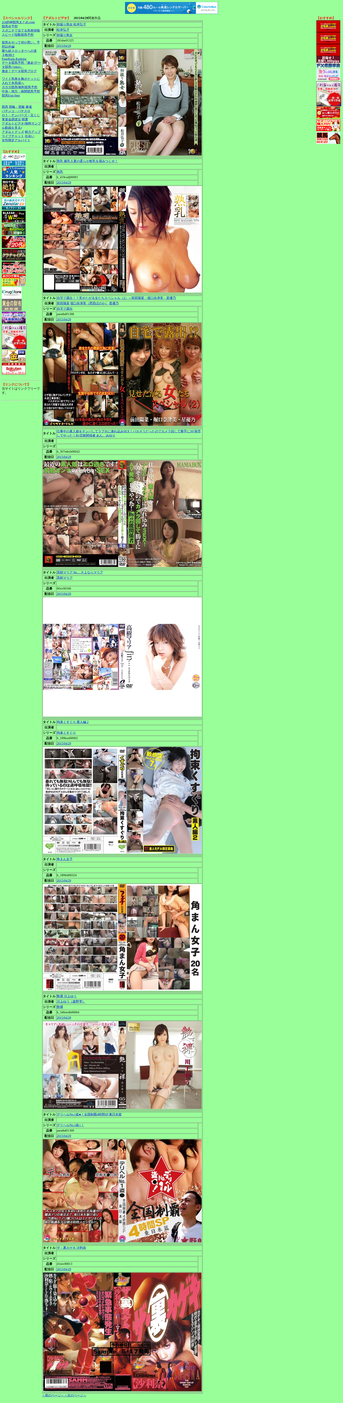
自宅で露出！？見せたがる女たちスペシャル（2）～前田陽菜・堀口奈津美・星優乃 (116, 298)
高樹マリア (65, 577)
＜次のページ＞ (75, 1395)
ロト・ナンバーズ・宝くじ (21, 115)
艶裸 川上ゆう (67, 996)
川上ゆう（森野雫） (71, 1001)
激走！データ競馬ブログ (19, 71)
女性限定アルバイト (16, 140)
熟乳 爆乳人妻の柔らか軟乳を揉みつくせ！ (87, 161)
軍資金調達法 (11, 119)
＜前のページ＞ (53, 1395)
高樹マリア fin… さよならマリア (80, 572)
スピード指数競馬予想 (18, 34)
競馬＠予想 (10, 26)
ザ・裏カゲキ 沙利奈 (71, 1247)
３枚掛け (8, 55)
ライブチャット (13, 136)
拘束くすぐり (66, 732)
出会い (29, 136)
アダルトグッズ (13, 132)
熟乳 (60, 171)
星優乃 (114, 303)
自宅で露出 (65, 308)
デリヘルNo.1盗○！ (70, 1125)
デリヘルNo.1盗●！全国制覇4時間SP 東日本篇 (89, 1114)
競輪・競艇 (17, 106)
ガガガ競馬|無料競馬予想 (19, 87)
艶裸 (60, 1007)
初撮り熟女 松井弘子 (71, 24)
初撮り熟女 (65, 35)
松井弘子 (63, 29)
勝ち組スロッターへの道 (19, 50)
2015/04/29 (64, 45)
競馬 (5, 106)
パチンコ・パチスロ (16, 111)
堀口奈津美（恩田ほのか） (89, 303)
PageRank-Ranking (14, 59)
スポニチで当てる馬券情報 (21, 30)
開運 (25, 119)
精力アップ (33, 132)
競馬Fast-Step (11, 95)
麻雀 (29, 106)
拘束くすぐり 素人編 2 (73, 722)
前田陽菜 (63, 303)
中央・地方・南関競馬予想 (21, 91)
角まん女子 (65, 859)
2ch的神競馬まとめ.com (18, 22)
